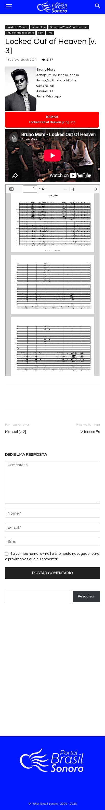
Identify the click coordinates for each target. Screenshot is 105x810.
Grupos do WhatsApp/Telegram (68, 27)
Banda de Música (17, 27)
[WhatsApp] (22, 400)
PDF (40, 32)
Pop (50, 32)
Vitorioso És (90, 432)
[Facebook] (10, 400)
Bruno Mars (39, 27)
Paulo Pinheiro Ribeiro (20, 32)
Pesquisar (86, 596)
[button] (9, 7)
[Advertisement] (52, 667)
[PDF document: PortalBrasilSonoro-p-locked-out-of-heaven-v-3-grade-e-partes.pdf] (52, 280)
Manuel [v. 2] (15, 432)
